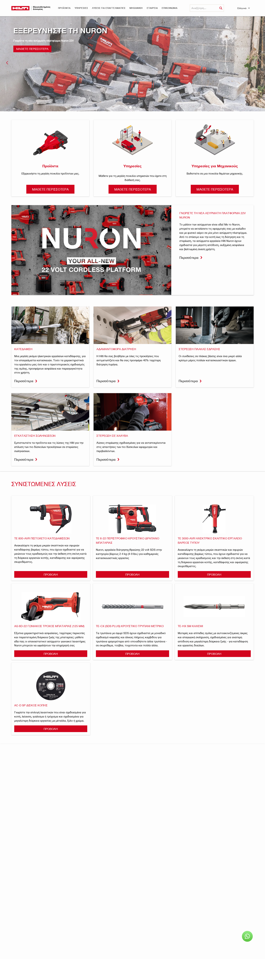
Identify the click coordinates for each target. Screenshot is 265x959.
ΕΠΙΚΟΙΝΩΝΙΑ (169, 8)
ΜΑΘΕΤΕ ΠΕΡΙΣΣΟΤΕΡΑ (32, 48)
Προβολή (51, 574)
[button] (64, 8)
